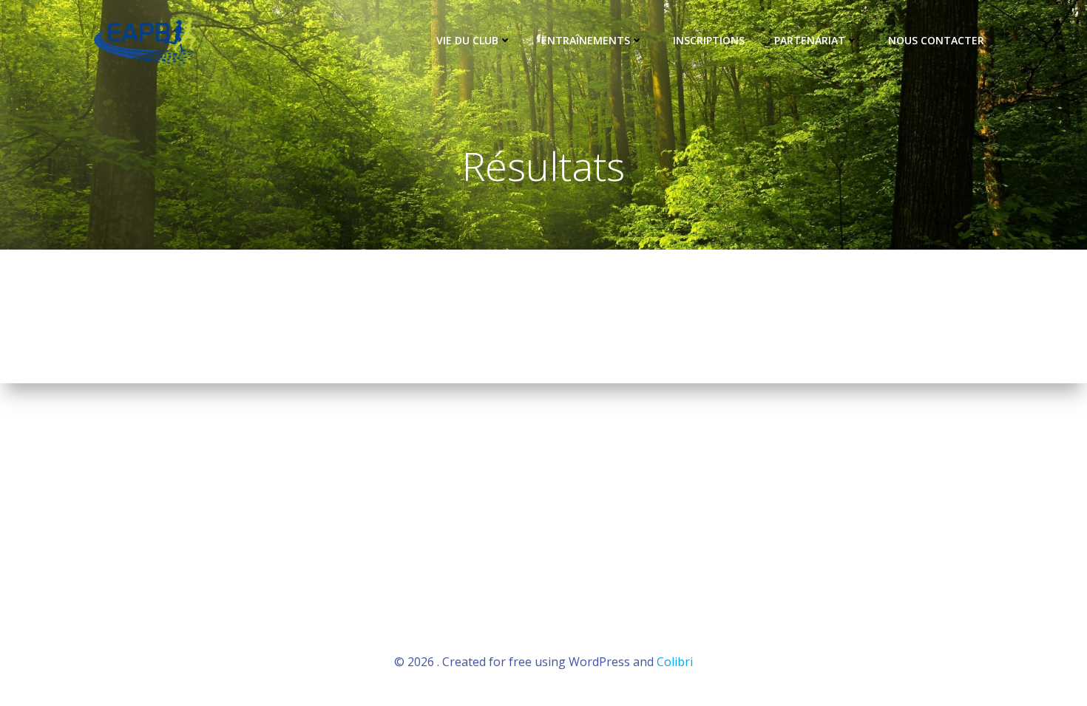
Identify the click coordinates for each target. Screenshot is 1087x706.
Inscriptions (709, 40)
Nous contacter (936, 40)
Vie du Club (467, 40)
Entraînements (585, 40)
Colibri (675, 662)
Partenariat (809, 40)
